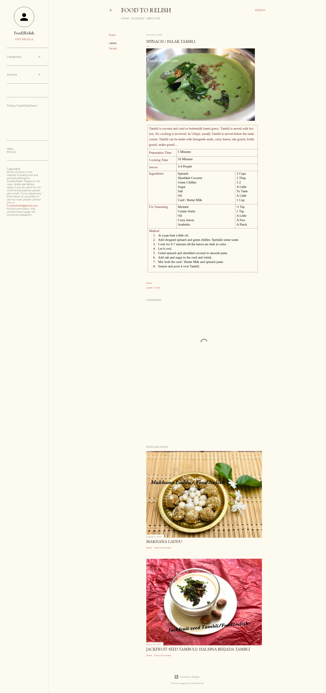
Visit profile (24, 39)
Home (125, 18)
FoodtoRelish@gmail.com (22, 205)
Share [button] (112, 35)
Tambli (113, 48)
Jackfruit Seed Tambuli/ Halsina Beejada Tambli (198, 649)
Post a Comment (162, 547)
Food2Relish (24, 32)
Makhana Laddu (164, 541)
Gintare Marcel (196, 683)
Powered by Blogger (190, 677)
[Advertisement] (204, 413)
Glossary (138, 18)
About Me (153, 18)
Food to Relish (146, 10)
